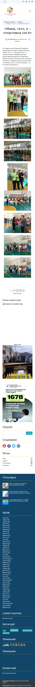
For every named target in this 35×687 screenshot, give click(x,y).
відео (4, 458)
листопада (6, 559)
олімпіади (6, 465)
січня (4, 539)
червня (5, 520)
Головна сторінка (9, 22)
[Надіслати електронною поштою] (11, 290)
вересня (5, 529)
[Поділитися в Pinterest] (20, 290)
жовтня (5, 541)
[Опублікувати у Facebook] (17, 290)
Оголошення (7, 463)
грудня (5, 557)
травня (5, 522)
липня (5, 518)
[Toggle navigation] (5, 1)
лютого (5, 527)
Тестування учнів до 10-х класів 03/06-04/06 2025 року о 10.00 (18, 500)
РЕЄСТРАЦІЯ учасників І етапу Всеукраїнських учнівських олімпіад (19, 492)
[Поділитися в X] (14, 290)
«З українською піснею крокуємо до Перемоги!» (17, 377)
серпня (5, 564)
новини (20, 22)
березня (5, 525)
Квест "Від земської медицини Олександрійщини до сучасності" (17, 359)
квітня (5, 523)
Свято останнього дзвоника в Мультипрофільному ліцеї (18, 484)
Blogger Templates (17, 685)
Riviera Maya (27, 685)
